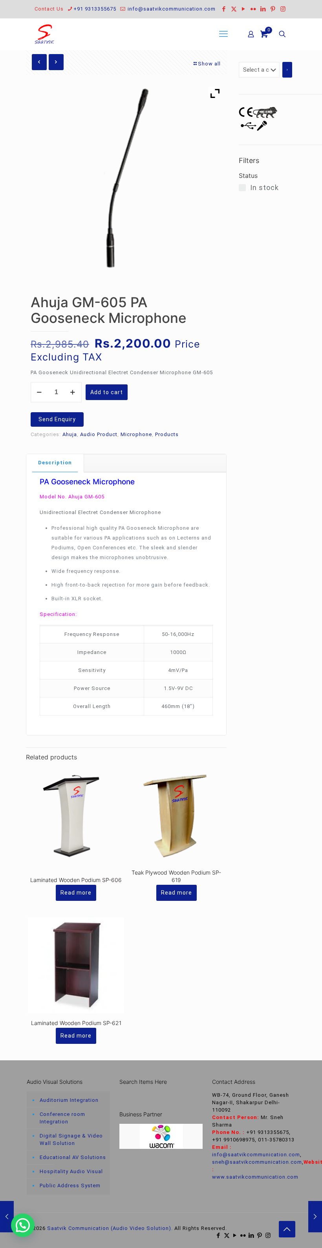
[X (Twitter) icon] (234, 9)
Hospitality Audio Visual (71, 1171)
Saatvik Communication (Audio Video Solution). (110, 1228)
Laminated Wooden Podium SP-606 (76, 880)
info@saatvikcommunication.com (171, 9)
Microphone (136, 434)
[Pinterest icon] (273, 9)
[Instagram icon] (283, 9)
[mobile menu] (223, 34)
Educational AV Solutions (73, 1157)
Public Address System (70, 1185)
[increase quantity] (73, 392)
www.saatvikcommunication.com (255, 1177)
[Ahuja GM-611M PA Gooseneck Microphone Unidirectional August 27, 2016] (7, 1216)
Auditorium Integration (69, 1100)
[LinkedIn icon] (263, 9)
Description (55, 463)
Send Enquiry (57, 419)
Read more (75, 892)
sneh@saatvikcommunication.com (257, 1162)
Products (167, 434)
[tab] (55, 463)
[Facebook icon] (224, 9)
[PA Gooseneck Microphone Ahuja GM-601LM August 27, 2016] (315, 1216)
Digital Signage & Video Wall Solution (71, 1139)
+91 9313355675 (94, 9)
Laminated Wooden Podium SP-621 (76, 1023)
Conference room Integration (62, 1118)
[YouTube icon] (244, 9)
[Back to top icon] (287, 1229)
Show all (209, 64)
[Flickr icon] (253, 9)
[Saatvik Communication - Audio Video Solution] (44, 34)
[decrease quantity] (39, 392)
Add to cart (106, 392)
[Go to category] (287, 70)
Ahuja (69, 434)
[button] (23, 1225)
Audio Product (98, 434)
